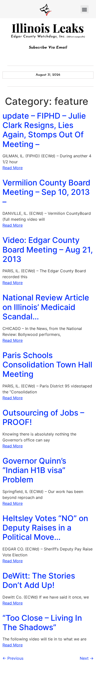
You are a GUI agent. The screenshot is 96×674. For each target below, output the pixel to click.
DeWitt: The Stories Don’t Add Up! (38, 580)
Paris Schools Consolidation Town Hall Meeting (47, 364)
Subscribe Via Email (48, 48)
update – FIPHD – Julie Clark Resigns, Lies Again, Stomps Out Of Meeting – (44, 130)
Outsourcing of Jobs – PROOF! (43, 417)
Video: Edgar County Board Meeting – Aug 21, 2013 (47, 249)
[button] (84, 9)
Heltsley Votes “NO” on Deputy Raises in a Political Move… (45, 527)
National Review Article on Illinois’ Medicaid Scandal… (45, 307)
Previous (12, 658)
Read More (12, 167)
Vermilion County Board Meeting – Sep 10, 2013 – (46, 192)
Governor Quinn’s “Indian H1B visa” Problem (34, 470)
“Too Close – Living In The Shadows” (42, 622)
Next (87, 658)
